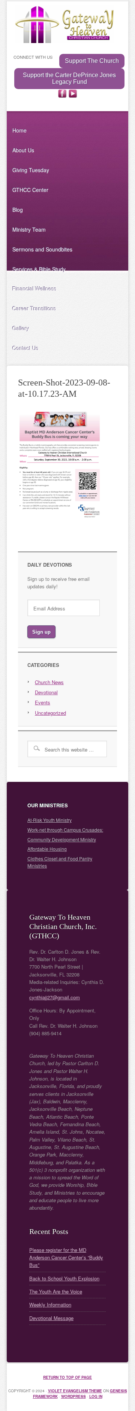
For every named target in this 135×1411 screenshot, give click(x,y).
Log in (95, 1396)
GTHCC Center (30, 189)
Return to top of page (67, 1377)
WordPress (73, 1396)
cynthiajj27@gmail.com (54, 997)
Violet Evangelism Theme (75, 1390)
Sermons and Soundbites (42, 249)
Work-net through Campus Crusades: (65, 829)
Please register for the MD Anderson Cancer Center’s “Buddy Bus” (66, 1257)
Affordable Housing (47, 848)
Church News (49, 682)
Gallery (20, 328)
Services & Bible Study (39, 269)
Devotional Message (51, 1318)
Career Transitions (34, 308)
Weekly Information (50, 1304)
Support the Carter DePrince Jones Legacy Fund (69, 78)
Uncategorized (50, 712)
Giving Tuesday (30, 170)
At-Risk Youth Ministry (49, 820)
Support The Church (92, 61)
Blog (17, 209)
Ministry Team (29, 229)
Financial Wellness (34, 288)
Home (19, 130)
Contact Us (25, 348)
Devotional (46, 692)
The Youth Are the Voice (55, 1291)
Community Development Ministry (61, 839)
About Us (23, 150)
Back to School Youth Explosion (64, 1278)
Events (42, 702)
